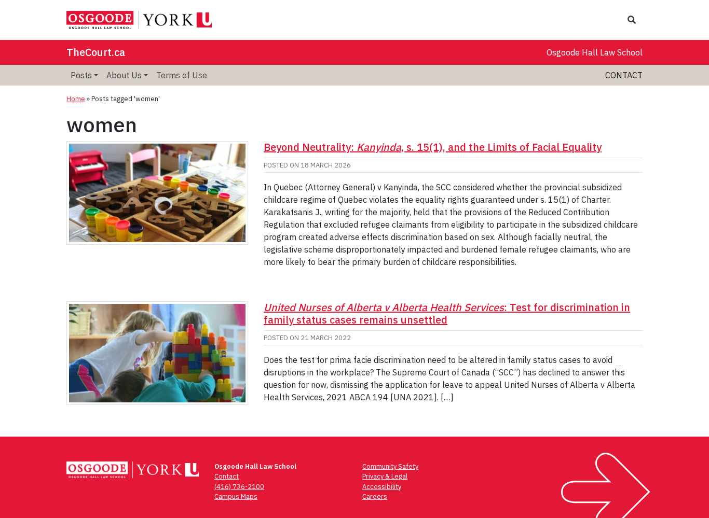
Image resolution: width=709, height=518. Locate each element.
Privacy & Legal (384, 476)
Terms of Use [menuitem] (181, 75)
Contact (624, 75)
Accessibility (381, 486)
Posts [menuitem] (81, 75)
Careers (374, 496)
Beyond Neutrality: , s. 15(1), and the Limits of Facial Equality (433, 147)
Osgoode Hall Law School (595, 52)
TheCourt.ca (95, 52)
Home (75, 98)
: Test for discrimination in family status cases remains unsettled (447, 313)
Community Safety (390, 466)
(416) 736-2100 (239, 486)
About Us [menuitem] (124, 75)
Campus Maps (235, 496)
